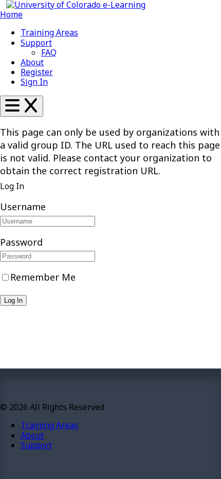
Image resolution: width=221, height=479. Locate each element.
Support (36, 42)
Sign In (34, 81)
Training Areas (49, 32)
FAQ (49, 52)
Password (21, 242)
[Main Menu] (21, 106)
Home (11, 14)
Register (37, 72)
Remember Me (43, 277)
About (32, 62)
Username (23, 206)
